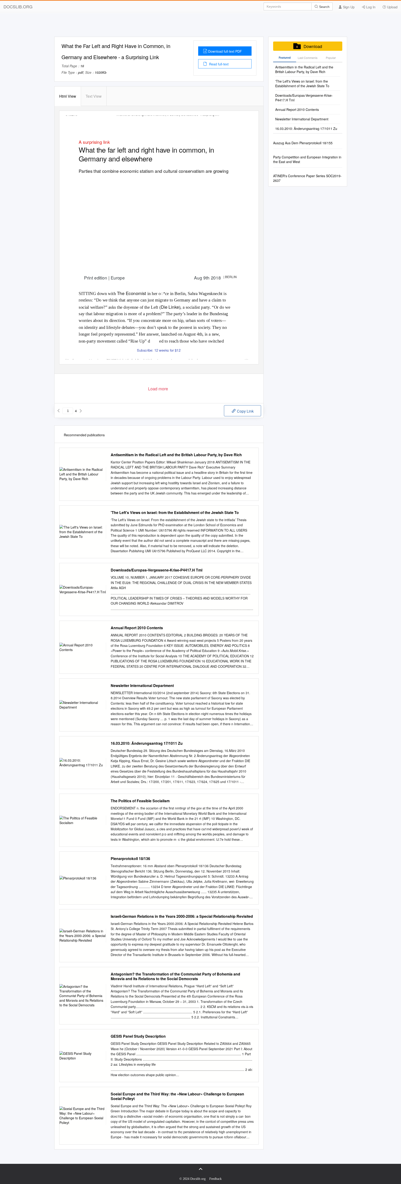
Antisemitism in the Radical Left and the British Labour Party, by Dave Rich (176, 454)
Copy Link (245, 411)
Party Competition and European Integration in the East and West (307, 159)
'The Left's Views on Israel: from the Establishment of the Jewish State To (175, 512)
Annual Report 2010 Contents (137, 628)
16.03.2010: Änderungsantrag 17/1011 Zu (147, 743)
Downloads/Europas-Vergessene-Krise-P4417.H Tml (156, 570)
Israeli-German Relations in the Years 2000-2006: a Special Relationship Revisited (182, 916)
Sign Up (348, 7)
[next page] (80, 411)
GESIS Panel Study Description (138, 1036)
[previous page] (58, 411)
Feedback (215, 1179)
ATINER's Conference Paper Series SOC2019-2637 (307, 178)
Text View (94, 96)
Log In (370, 7)
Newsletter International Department (142, 685)
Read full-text (218, 64)
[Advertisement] (200, 26)
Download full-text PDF (225, 51)
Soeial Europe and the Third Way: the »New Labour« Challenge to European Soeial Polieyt (177, 1096)
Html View (67, 96)
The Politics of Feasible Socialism (140, 801)
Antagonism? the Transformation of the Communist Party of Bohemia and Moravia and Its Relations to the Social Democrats (175, 976)
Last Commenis (307, 58)
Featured (285, 57)
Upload (392, 7)
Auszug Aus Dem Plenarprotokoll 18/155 (303, 143)
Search (324, 7)
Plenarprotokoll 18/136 (130, 858)
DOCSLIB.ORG (17, 6)
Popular (331, 58)
